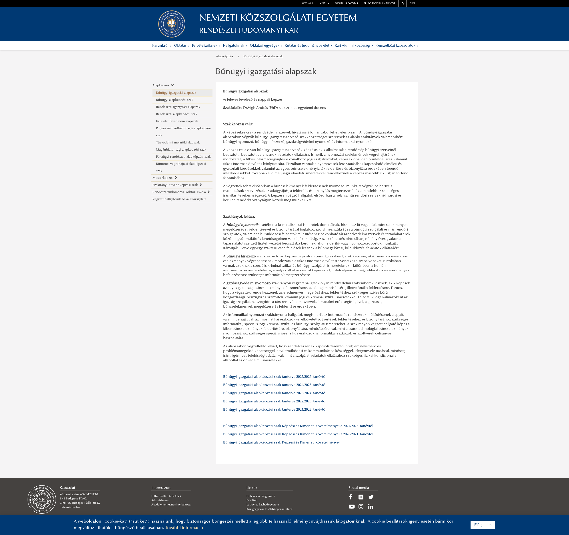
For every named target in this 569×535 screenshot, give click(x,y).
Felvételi (251, 500)
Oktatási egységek (265, 46)
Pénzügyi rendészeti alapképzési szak (183, 157)
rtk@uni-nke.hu (70, 507)
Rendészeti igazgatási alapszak (178, 107)
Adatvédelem (159, 500)
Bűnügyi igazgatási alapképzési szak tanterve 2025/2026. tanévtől (274, 377)
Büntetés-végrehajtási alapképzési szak (181, 167)
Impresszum (161, 488)
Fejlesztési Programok (260, 496)
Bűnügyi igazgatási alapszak (263, 56)
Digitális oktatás (346, 3)
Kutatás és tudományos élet (307, 46)
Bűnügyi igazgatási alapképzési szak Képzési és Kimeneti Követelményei (281, 442)
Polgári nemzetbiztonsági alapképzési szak (183, 132)
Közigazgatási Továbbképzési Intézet (269, 509)
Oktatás (180, 46)
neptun (324, 3)
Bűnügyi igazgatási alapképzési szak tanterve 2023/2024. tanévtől (274, 393)
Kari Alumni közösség (353, 46)
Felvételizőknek (205, 46)
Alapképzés (225, 56)
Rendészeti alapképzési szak (176, 114)
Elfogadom (482, 525)
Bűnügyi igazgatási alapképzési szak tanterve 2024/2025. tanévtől (274, 385)
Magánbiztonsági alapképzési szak (181, 149)
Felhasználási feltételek (166, 496)
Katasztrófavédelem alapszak (177, 121)
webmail (308, 3)
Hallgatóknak (234, 46)
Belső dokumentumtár (380, 3)
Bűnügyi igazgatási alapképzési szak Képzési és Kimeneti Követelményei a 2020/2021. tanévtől (298, 434)
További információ (184, 528)
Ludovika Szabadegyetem (262, 504)
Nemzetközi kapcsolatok (395, 46)
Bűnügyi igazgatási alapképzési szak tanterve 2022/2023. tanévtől (274, 401)
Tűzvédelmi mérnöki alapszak (178, 142)
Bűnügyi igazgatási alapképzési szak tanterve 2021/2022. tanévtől (274, 410)
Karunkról (160, 46)
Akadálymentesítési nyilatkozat (171, 504)
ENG (412, 3)
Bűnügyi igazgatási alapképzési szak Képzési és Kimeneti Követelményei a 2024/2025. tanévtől (298, 426)
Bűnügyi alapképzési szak (174, 100)
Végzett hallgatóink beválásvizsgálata (179, 199)
